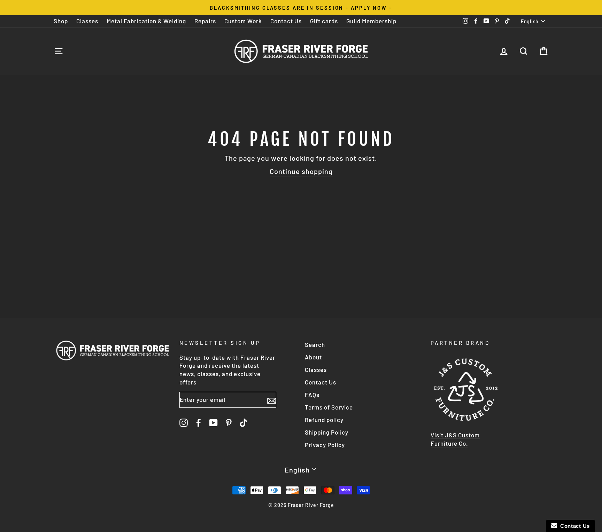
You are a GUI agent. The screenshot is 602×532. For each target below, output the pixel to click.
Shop (61, 20)
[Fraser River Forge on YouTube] (213, 422)
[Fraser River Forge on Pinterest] (228, 422)
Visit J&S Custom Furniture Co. (455, 439)
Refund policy (324, 419)
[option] (301, 7)
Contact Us (286, 20)
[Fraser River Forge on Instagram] (183, 422)
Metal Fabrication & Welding (146, 20)
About (313, 357)
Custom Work (243, 20)
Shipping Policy (326, 432)
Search (315, 344)
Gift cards (324, 20)
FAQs (312, 394)
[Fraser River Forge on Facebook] (198, 422)
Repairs (205, 20)
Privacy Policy (325, 444)
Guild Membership (371, 20)
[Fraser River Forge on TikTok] (243, 422)
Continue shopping (301, 171)
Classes (87, 20)
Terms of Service (329, 407)
